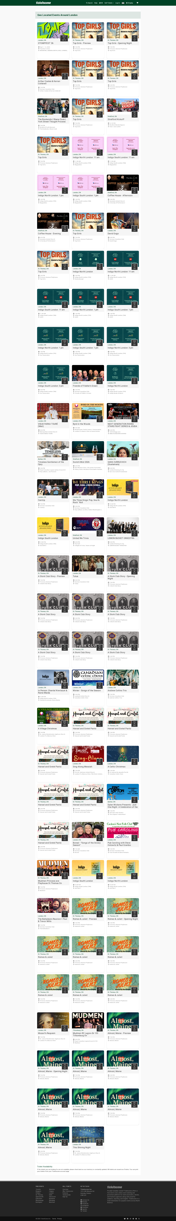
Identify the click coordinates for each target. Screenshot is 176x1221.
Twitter (84, 1211)
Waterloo (52, 1189)
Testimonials (67, 1195)
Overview (65, 1189)
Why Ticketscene (68, 1191)
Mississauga (39, 1200)
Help (95, 3)
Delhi (50, 1195)
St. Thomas (39, 1195)
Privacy (59, 1218)
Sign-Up (65, 1196)
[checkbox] (129, 2)
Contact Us (85, 1200)
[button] (123, 2)
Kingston (38, 1191)
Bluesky (84, 1202)
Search (90, 3)
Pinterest (85, 1207)
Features (65, 1193)
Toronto (38, 1189)
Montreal (52, 1202)
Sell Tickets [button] (109, 3)
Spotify (84, 1209)
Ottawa (38, 1193)
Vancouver (52, 1196)
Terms (54, 1218)
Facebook (85, 1203)
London (51, 1193)
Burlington (39, 1202)
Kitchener (52, 1198)
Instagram (85, 1205)
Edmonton (39, 1198)
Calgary (51, 1191)
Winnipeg (52, 1200)
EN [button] (102, 3)
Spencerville (39, 1196)
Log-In (117, 3)
